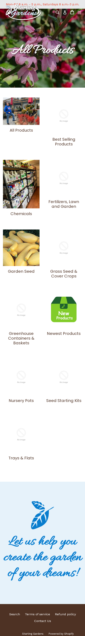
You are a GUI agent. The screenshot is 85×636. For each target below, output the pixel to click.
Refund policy (65, 614)
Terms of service (37, 614)
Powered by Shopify (61, 633)
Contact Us (42, 621)
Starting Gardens (32, 633)
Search (14, 614)
